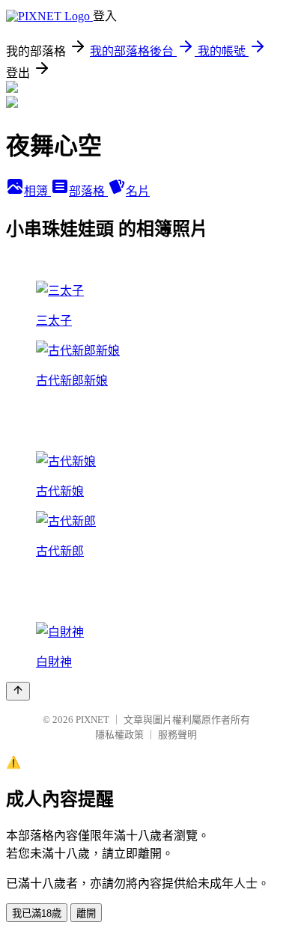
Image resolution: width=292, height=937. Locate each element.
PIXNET (92, 719)
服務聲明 (177, 734)
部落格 (88, 191)
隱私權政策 (119, 734)
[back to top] (18, 691)
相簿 (37, 191)
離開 (86, 913)
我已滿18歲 (36, 913)
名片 (138, 191)
